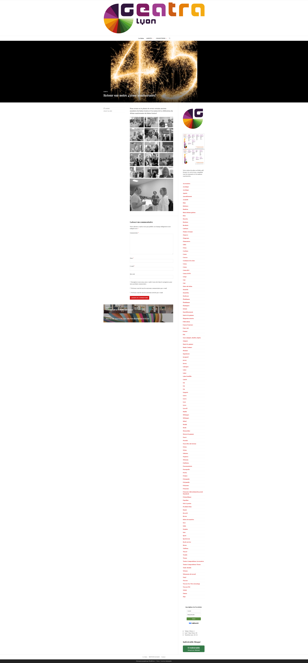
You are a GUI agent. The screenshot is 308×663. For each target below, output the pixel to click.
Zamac (185, 593)
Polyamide (186, 479)
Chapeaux (186, 238)
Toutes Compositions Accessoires (193, 561)
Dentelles (186, 293)
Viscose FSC (186, 587)
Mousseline (186, 431)
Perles (185, 473)
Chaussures (186, 241)
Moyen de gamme (188, 434)
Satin (184, 526)
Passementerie (187, 466)
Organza (185, 456)
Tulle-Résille (187, 568)
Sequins (185, 529)
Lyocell (185, 408)
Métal (184, 421)
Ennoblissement (188, 312)
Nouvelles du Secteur (189, 444)
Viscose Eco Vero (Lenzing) (191, 584)
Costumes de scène (189, 261)
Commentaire (134, 233)
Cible (184, 244)
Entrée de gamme (188, 315)
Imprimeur (186, 354)
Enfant (185, 309)
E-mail (132, 266)
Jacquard (185, 357)
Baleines (185, 206)
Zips (184, 596)
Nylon (185, 447)
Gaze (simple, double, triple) (192, 338)
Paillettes (186, 463)
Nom (132, 258)
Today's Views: (189, 631)
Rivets (185, 516)
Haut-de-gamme (188, 344)
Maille (185, 411)
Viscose (185, 580)
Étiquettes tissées (188, 318)
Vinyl (184, 577)
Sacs (184, 523)
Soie (184, 532)
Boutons (185, 222)
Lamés (185, 379)
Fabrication (186, 322)
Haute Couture (187, 347)
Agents (105, 91)
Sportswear (186, 539)
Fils (184, 334)
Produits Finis (187, 507)
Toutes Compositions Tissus (192, 564)
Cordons (185, 251)
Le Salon (141, 38)
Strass (185, 545)
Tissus (185, 558)
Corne (185, 254)
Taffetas (185, 548)
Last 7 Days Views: (190, 633)
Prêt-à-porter (187, 503)
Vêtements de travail (189, 574)
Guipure (185, 341)
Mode (184, 428)
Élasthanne (186, 299)
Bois (184, 216)
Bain (184, 203)
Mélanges (186, 415)
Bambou (185, 209)
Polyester (186, 485)
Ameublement (187, 196)
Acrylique (186, 187)
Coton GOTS (187, 273)
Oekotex (185, 453)
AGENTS (149, 38)
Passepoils (186, 469)
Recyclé (185, 513)
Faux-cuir (186, 328)
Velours (185, 571)
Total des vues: (189, 635)
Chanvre (185, 235)
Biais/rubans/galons (189, 212)
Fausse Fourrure (188, 325)
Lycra (184, 405)
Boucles (185, 219)
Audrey (107, 108)
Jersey (185, 363)
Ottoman (185, 460)
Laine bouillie (187, 376)
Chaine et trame (188, 232)
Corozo (185, 257)
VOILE (185, 590)
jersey (185, 360)
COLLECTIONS (160, 38)
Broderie (185, 225)
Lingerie (185, 392)
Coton (185, 264)
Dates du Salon (187, 286)
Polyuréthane (187, 497)
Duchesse (186, 296)
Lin (184, 383)
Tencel (185, 552)
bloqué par (196, 649)
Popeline (185, 500)
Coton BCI (186, 270)
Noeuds (185, 440)
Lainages (185, 367)
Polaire (185, 476)
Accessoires (186, 183)
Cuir (184, 280)
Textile (185, 555)
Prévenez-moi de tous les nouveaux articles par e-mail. (147, 292)
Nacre (185, 437)
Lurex (184, 395)
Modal (185, 424)
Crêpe (185, 277)
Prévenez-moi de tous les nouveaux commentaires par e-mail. (149, 288)
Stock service (187, 542)
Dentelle (185, 289)
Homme (185, 350)
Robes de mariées (188, 519)
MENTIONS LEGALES (154, 657)
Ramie (185, 510)
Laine (184, 370)
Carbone (185, 228)
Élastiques (186, 305)
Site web (132, 274)
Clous (184, 248)
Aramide (185, 199)
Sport (184, 535)
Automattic (169, 661)
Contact (163, 657)
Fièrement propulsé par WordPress (145, 661)
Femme (185, 331)
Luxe (184, 402)
